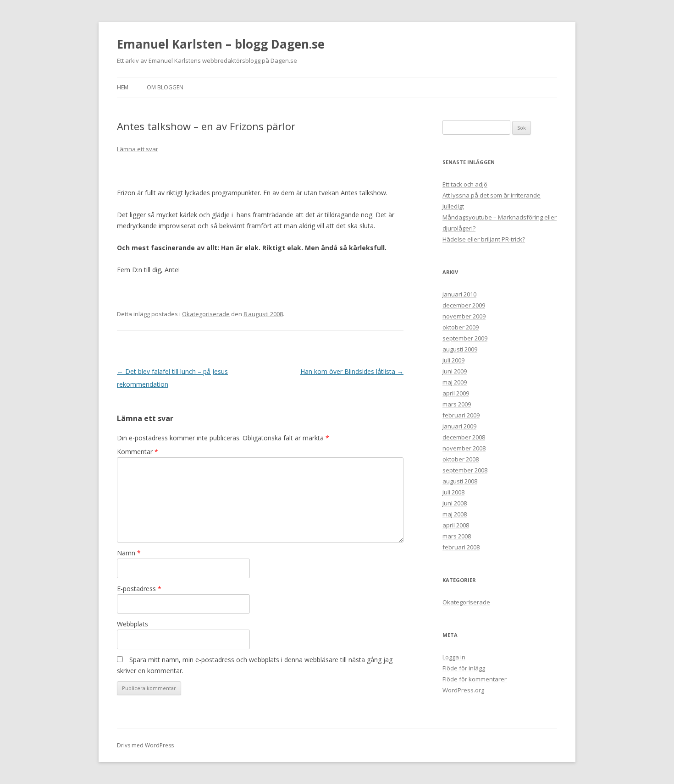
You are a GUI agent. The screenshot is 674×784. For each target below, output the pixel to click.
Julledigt (453, 206)
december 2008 (463, 437)
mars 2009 (456, 404)
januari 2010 (459, 294)
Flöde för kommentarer (474, 679)
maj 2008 (454, 514)
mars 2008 (456, 536)
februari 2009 (461, 415)
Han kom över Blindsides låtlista (351, 371)
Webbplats (132, 624)
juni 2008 (454, 503)
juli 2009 (453, 360)
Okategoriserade (206, 314)
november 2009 (464, 316)
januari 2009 (459, 426)
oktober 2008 (460, 459)
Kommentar (137, 451)
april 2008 (455, 525)
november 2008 (464, 448)
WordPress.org (463, 690)
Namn (129, 552)
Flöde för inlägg (463, 668)
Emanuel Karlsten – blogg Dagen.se (221, 44)
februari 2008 (461, 547)
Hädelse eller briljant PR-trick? (483, 239)
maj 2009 (454, 382)
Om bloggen (165, 87)
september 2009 (464, 338)
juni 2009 (454, 371)
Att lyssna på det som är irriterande (491, 195)
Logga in (453, 657)
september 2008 (464, 470)
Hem (122, 87)
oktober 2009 (460, 327)
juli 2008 (453, 492)
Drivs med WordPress (145, 745)
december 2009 (463, 305)
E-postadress (139, 588)
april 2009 (455, 393)
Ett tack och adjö (464, 184)
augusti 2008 (459, 481)
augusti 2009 (459, 349)
